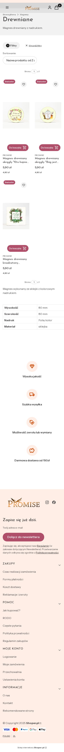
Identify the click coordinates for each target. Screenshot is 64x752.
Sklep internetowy (30, 747)
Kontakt (8, 703)
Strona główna (9, 14)
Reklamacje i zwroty (15, 594)
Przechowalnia (12, 672)
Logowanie (10, 656)
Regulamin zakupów (15, 641)
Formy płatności (13, 579)
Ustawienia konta (13, 679)
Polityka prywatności (16, 633)
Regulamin (43, 545)
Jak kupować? (11, 610)
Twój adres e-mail (13, 527)
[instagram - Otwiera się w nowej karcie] (47, 502)
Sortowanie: (9, 53)
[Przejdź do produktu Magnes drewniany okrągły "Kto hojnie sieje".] (16, 115)
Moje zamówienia (13, 664)
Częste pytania (12, 625)
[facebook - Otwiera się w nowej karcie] (54, 502)
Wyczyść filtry (35, 45)
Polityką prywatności (47, 552)
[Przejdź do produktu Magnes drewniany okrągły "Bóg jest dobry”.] (48, 115)
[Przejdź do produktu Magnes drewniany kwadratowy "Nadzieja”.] (16, 216)
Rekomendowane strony (18, 710)
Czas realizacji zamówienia (19, 571)
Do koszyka (15, 147)
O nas (6, 695)
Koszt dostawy (12, 587)
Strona (27, 71)
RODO (7, 618)
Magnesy (24, 14)
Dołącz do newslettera (23, 537)
